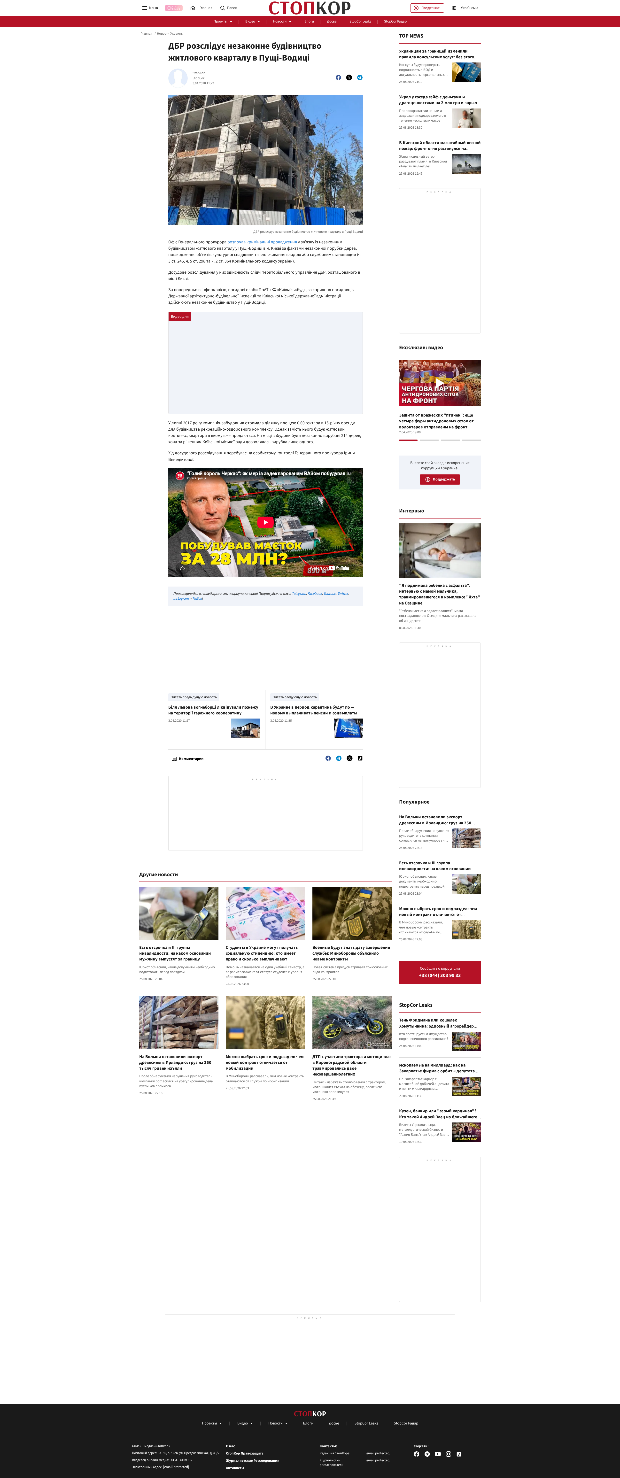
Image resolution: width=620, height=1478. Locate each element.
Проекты (220, 21)
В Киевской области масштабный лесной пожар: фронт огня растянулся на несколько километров (440, 149)
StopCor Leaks (360, 21)
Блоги (309, 21)
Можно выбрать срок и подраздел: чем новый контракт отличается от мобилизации (265, 1063)
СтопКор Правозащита (245, 1453)
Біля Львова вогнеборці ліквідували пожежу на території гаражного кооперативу (213, 710)
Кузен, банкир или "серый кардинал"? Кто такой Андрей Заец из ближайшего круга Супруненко (438, 1117)
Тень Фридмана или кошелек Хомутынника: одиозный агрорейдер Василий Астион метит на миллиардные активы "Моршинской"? (439, 1029)
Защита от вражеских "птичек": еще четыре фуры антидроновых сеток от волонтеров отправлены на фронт (436, 421)
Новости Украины (170, 33)
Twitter (342, 593)
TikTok (197, 598)
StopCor (199, 73)
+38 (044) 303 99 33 (440, 975)
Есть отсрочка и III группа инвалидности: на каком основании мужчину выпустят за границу (175, 953)
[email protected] (176, 1467)
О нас (230, 1446)
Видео (250, 21)
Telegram (299, 593)
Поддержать (431, 7)
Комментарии (191, 758)
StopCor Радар (395, 21)
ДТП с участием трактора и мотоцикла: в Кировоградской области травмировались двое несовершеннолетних (351, 1065)
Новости (280, 21)
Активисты (235, 1468)
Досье (331, 21)
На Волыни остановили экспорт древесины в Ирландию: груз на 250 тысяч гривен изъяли (175, 1063)
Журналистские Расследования (252, 1460)
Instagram (181, 598)
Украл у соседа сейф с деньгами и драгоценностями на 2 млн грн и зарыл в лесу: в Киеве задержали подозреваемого (439, 106)
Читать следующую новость (295, 697)
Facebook (315, 593)
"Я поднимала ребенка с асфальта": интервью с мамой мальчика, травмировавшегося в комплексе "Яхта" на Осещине (439, 594)
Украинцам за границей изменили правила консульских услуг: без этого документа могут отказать (436, 57)
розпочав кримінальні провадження (262, 242)
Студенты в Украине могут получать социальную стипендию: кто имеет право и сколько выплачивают (262, 953)
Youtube (330, 593)
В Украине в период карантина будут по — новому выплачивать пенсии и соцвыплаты (313, 710)
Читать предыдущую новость (194, 697)
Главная (146, 33)
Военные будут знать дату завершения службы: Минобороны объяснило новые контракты (351, 953)
